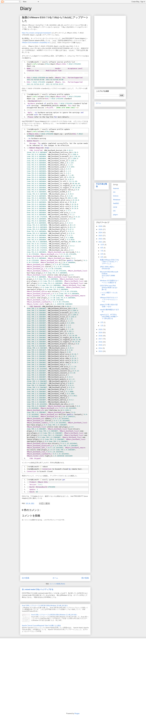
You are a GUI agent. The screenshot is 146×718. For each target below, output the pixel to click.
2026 (101, 226)
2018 (101, 336)
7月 (101, 251)
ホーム (55, 578)
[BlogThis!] (42, 503)
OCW (115, 207)
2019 (101, 332)
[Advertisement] (110, 51)
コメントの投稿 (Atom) (57, 584)
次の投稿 (25, 578)
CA (114, 192)
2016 (101, 342)
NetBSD (116, 203)
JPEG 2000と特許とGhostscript (107, 268)
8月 (101, 248)
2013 (101, 351)
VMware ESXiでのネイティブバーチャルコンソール (109, 299)
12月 (102, 244)
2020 (101, 329)
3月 (101, 257)
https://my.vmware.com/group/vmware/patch (36, 33)
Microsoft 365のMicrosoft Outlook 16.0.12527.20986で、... (109, 274)
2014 (101, 348)
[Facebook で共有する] (47, 503)
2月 (101, 322)
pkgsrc (115, 214)
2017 (101, 339)
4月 (101, 254)
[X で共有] (44, 503)
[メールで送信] (40, 503)
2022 (101, 239)
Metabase (116, 200)
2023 (101, 235)
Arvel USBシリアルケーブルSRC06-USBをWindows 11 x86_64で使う (54, 615)
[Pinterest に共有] (49, 503)
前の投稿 (85, 578)
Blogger (76, 713)
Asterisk (116, 188)
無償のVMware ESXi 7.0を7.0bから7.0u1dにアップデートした (109, 262)
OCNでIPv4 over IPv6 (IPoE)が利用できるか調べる (108, 287)
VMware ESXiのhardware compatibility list (36, 42)
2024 (101, 232)
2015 (101, 345)
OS (114, 211)
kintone (115, 196)
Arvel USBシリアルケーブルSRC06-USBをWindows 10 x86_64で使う (45, 605)
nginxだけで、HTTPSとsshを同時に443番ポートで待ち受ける (109, 316)
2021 (101, 242)
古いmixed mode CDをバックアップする (37, 589)
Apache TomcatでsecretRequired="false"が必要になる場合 (41, 625)
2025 (101, 229)
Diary (25, 8)
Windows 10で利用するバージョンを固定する (109, 281)
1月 (101, 325)
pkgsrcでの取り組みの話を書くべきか (109, 305)
